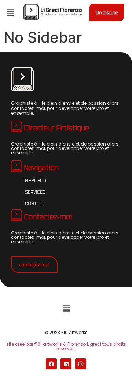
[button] (10, 12)
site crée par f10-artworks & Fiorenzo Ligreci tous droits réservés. (66, 346)
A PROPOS (35, 180)
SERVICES (35, 192)
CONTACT (35, 204)
